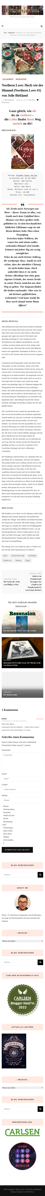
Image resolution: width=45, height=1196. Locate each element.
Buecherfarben (9, 100)
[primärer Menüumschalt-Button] (3, 26)
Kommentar (6, 750)
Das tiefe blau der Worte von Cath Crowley (19, 631)
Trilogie (28, 560)
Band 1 (5, 556)
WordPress (30, 1192)
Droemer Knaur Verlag (26, 176)
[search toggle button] (42, 26)
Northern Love (7, 560)
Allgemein (8, 79)
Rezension (21, 79)
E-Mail (5, 785)
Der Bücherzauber (10, 695)
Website (5, 795)
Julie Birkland (32, 556)
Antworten (39, 718)
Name (4, 774)
